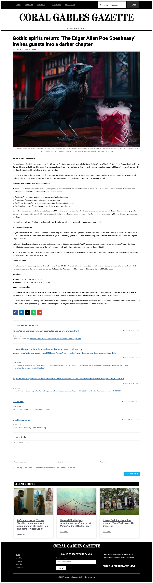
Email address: (61, 558)
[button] (15, 312)
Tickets (82, 266)
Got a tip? (56, 5)
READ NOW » (21, 534)
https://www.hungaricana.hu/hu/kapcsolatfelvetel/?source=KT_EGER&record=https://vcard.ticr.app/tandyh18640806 (68, 378)
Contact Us (70, 5)
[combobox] (112, 4)
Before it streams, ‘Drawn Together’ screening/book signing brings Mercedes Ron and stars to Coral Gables (32, 524)
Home (18, 5)
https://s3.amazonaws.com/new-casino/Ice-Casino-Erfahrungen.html (46, 331)
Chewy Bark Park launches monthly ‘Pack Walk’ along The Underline (119, 523)
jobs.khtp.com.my (21, 420)
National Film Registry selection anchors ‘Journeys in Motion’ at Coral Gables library (76, 523)
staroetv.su (18, 401)
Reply (138, 330)
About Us (29, 5)
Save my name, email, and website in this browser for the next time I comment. (45, 468)
